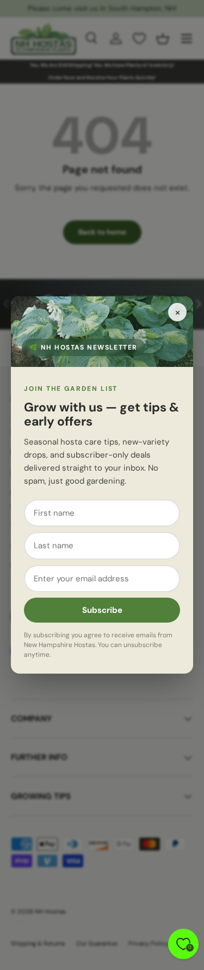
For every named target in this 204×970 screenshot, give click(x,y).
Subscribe (102, 610)
